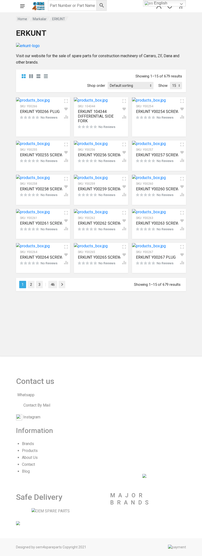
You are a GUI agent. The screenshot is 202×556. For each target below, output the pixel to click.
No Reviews (49, 117)
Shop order (96, 85)
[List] (38, 76)
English (160, 3)
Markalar (40, 19)
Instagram (31, 417)
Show (163, 85)
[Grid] (23, 76)
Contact (28, 464)
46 (53, 284)
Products (30, 450)
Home (22, 19)
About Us (30, 457)
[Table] (46, 76)
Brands (28, 443)
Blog (26, 471)
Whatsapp (25, 395)
